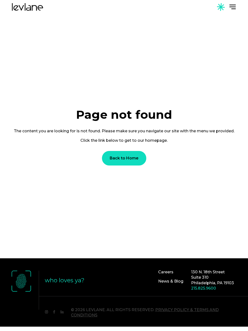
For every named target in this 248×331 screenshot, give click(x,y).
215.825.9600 (203, 288)
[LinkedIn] (62, 311)
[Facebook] (54, 311)
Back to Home (124, 158)
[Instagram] (46, 311)
